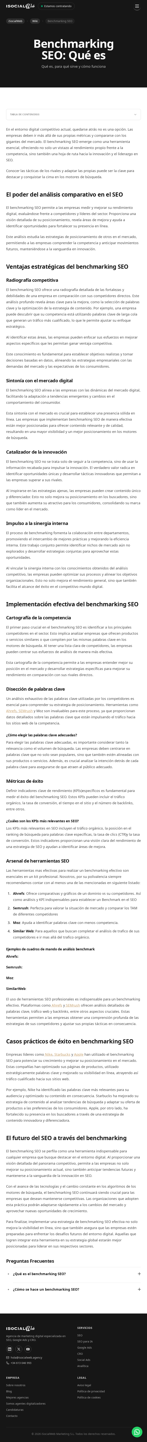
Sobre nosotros (15, 1385)
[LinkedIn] (9, 1349)
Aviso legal (84, 1385)
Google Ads (84, 1347)
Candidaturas (15, 1410)
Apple (78, 1054)
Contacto (11, 1416)
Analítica (82, 1366)
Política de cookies (89, 1397)
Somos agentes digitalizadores (26, 1403)
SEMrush (25, 711)
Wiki (35, 21)
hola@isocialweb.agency (26, 1357)
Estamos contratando (57, 6)
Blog (9, 1391)
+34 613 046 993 (21, 1363)
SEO (79, 1335)
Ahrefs (11, 711)
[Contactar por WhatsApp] (137, 1432)
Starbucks (61, 1054)
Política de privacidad (91, 1391)
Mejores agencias (17, 1397)
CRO (80, 1353)
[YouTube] (27, 1349)
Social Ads (83, 1360)
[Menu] (137, 6)
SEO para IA (85, 1341)
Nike (48, 1054)
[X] (18, 1349)
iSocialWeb (15, 21)
